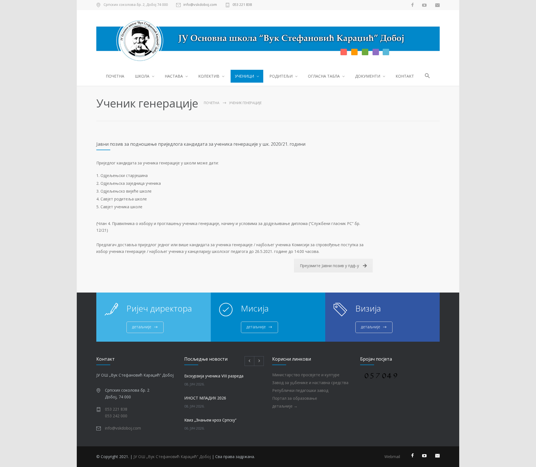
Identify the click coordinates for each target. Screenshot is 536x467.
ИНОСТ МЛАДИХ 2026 (205, 398)
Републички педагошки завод (300, 390)
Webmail (392, 456)
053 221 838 (242, 5)
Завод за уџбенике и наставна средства (310, 382)
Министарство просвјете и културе (305, 374)
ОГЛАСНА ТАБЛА (324, 76)
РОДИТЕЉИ (281, 76)
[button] (427, 77)
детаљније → (285, 406)
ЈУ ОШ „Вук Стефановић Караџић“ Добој (172, 456)
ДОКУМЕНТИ (367, 76)
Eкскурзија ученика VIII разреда (213, 376)
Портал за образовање (294, 398)
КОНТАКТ (405, 76)
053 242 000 (116, 415)
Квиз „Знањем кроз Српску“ (210, 420)
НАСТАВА (174, 76)
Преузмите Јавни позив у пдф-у (329, 265)
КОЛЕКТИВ (208, 76)
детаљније (141, 326)
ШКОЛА (142, 76)
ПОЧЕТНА (115, 76)
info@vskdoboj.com (200, 5)
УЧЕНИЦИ (244, 76)
